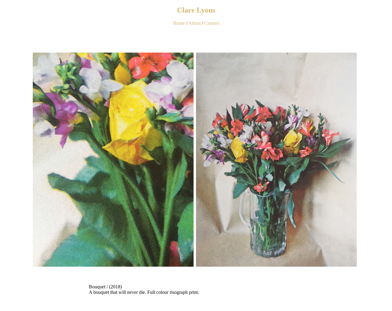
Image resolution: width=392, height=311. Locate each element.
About (194, 23)
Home (179, 23)
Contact (211, 23)
